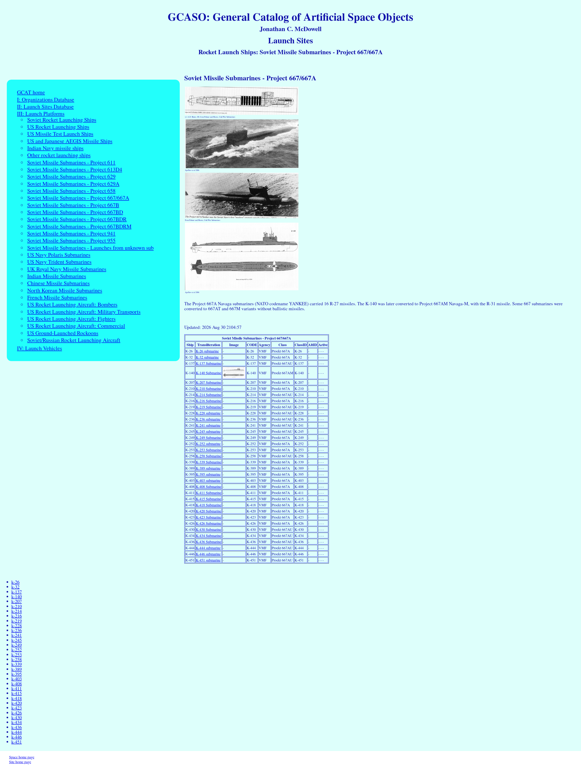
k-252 (16, 650)
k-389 (16, 669)
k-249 (16, 645)
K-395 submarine (208, 474)
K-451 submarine (208, 560)
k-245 (16, 640)
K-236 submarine (208, 419)
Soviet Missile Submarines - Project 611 (71, 162)
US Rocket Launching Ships (58, 126)
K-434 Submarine (208, 535)
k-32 (15, 587)
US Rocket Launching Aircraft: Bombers (72, 304)
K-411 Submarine (208, 492)
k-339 (16, 664)
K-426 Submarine (208, 523)
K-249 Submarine (208, 437)
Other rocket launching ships (59, 155)
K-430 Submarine (208, 529)
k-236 (16, 630)
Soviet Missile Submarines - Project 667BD (75, 212)
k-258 (16, 659)
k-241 (16, 635)
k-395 (16, 674)
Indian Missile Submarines (56, 276)
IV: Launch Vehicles (39, 348)
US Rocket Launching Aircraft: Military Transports (83, 311)
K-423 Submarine (208, 517)
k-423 (16, 708)
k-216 (16, 616)
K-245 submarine (208, 431)
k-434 (16, 722)
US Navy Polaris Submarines (58, 254)
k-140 (16, 596)
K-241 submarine (208, 425)
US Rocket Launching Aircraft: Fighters (71, 318)
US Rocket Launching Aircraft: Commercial (76, 325)
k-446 (16, 737)
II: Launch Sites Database (45, 106)
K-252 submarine (208, 443)
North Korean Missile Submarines (64, 290)
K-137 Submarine (208, 363)
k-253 (16, 655)
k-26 (15, 582)
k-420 (16, 703)
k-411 (16, 688)
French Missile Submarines (57, 297)
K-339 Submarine (208, 462)
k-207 (16, 601)
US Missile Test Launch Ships (60, 133)
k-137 (16, 592)
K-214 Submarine (208, 394)
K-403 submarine (208, 480)
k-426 (16, 713)
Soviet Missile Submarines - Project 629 (71, 176)
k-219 (16, 621)
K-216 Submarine (208, 400)
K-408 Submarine (208, 486)
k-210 (16, 606)
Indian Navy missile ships (55, 148)
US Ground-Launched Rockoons (62, 333)
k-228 (16, 626)
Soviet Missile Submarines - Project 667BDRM (79, 226)
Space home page (21, 757)
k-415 (16, 693)
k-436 (16, 727)
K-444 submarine (208, 547)
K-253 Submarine (208, 449)
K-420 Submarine (208, 511)
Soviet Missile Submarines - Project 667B (73, 205)
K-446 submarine (208, 553)
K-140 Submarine (208, 372)
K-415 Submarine (208, 498)
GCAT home (31, 92)
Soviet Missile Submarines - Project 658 (71, 190)
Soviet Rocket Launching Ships (61, 119)
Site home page (20, 761)
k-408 (16, 684)
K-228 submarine (208, 413)
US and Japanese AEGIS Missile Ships (69, 141)
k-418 (16, 698)
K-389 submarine (208, 468)
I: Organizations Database (45, 99)
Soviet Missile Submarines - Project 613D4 (74, 169)
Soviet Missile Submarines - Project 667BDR (77, 219)
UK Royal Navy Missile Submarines (66, 269)
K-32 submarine (207, 357)
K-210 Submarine (208, 388)
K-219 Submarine (208, 406)
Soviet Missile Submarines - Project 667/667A (78, 197)
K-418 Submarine (208, 504)
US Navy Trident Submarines (59, 261)
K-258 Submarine (208, 455)
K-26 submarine (207, 351)
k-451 (16, 742)
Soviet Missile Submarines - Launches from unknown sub (90, 247)
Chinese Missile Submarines (58, 283)
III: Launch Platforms (40, 113)
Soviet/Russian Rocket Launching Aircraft (73, 340)
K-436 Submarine (208, 541)
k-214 (16, 611)
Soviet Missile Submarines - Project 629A (73, 183)
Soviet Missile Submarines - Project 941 (71, 233)
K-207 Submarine (208, 382)
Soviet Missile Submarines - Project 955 (71, 240)
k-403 (16, 679)
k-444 (16, 732)
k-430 (16, 717)
